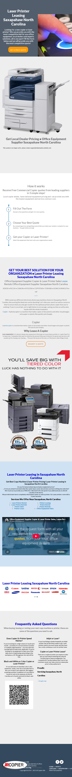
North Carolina (37, 767)
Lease (65, 281)
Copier (5, 312)
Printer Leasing (45, 503)
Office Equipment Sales (45, 508)
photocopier (8, 325)
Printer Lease (19, 508)
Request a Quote (35, 344)
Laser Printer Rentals (19, 505)
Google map (42, 681)
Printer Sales (19, 507)
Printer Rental (45, 505)
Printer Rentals (45, 507)
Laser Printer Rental (19, 503)
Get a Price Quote (18, 50)
